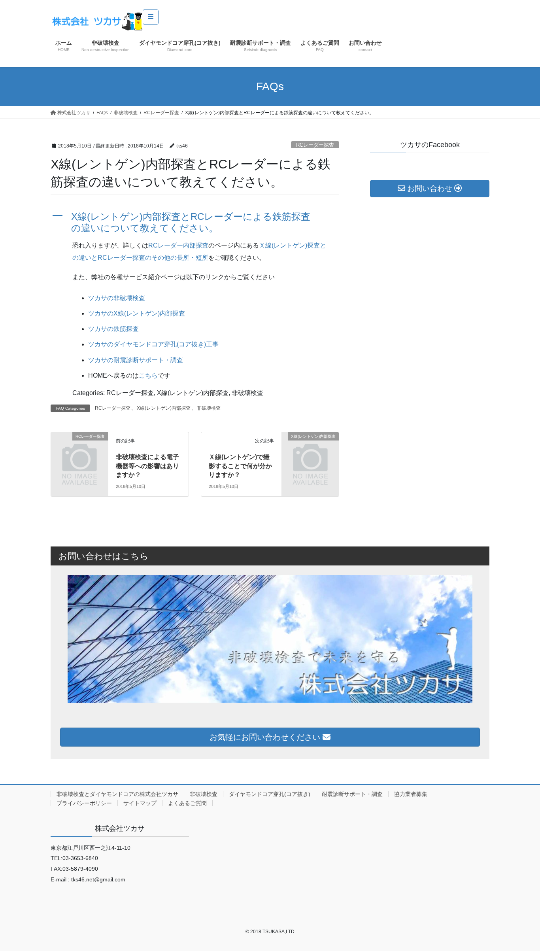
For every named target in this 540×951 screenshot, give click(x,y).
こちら (148, 375)
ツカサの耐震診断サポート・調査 (135, 360)
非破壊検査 (209, 408)
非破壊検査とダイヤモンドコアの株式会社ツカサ (117, 794)
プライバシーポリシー (84, 803)
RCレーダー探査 (315, 145)
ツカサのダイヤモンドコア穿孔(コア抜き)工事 (153, 344)
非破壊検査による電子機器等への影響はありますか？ (147, 466)
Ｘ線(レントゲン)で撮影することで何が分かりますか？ (240, 466)
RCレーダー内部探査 (178, 245)
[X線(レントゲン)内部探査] (310, 449)
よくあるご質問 (187, 803)
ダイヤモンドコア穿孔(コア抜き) (269, 794)
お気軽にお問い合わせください (266, 737)
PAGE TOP (520, 916)
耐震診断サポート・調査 (352, 794)
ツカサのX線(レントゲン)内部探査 (136, 313)
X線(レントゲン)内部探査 (164, 408)
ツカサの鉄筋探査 (113, 328)
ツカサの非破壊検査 (116, 298)
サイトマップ (140, 803)
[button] (195, 222)
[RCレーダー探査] (79, 449)
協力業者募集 (410, 794)
